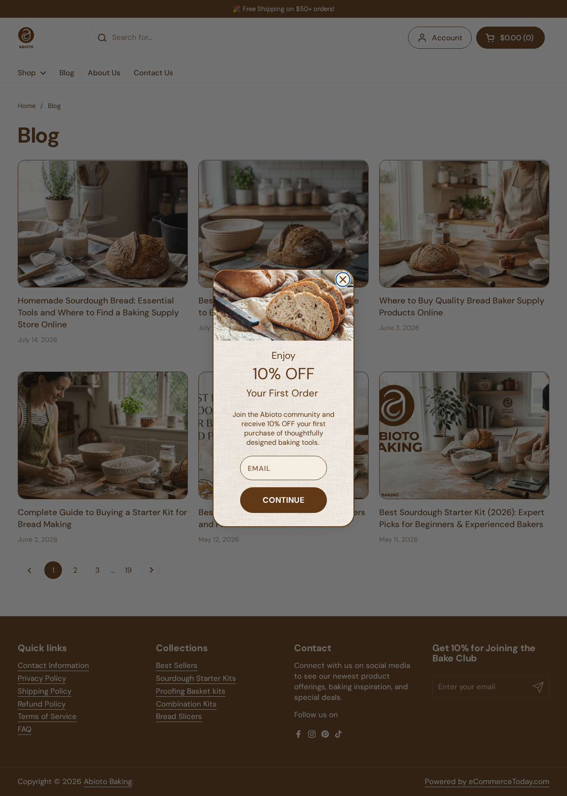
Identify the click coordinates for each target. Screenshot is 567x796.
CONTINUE (284, 500)
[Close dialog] (343, 279)
